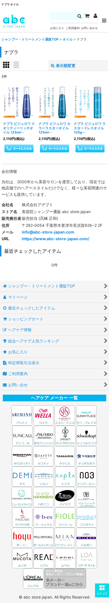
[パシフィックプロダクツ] (86, 496)
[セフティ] (43, 455)
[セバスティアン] (54, 435)
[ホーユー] (22, 537)
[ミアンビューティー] (64, 537)
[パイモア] (64, 496)
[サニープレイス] (86, 415)
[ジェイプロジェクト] (65, 435)
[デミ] (22, 476)
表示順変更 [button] (65, 65)
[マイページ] (95, 16)
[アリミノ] (21, 415)
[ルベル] (65, 557)
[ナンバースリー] (87, 476)
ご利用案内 (73, 28)
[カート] (87, 16)
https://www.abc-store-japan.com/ (55, 238)
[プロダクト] (87, 516)
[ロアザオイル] (87, 557)
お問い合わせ (89, 28)
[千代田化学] (86, 455)
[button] (102, 590)
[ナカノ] (44, 476)
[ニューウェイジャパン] (21, 496)
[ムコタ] (22, 557)
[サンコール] (22, 435)
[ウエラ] (43, 415)
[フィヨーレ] (65, 516)
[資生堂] (44, 435)
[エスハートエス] (64, 415)
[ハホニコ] (43, 496)
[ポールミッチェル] (43, 537)
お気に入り (57, 28)
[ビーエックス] (44, 516)
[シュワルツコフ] (86, 435)
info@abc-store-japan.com (48, 232)
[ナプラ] (65, 476)
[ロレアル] (33, 578)
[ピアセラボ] (22, 516)
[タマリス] (64, 455)
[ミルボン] (86, 537)
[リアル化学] (44, 557)
